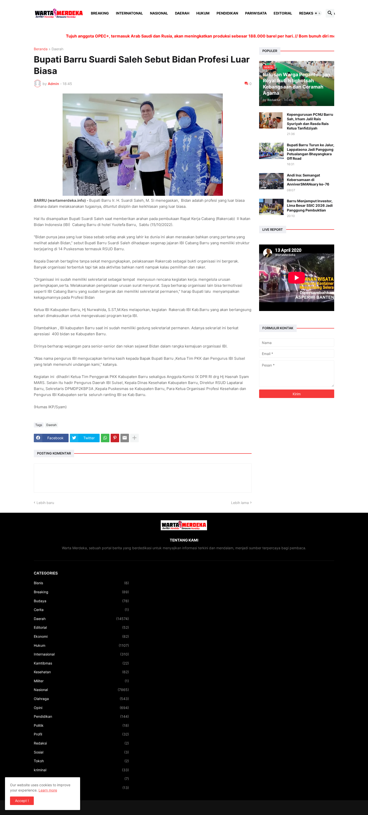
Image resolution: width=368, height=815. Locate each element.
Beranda (41, 49)
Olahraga (81, 698)
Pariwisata (256, 13)
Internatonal (129, 13)
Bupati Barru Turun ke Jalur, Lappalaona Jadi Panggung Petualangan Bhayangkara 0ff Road (310, 152)
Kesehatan (81, 672)
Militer (81, 681)
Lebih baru (45, 502)
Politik (81, 725)
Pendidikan (227, 13)
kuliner (81, 778)
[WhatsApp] (105, 438)
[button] (317, 13)
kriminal (81, 770)
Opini (81, 708)
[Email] (124, 438)
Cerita (81, 610)
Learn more (48, 790)
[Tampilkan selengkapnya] (134, 438)
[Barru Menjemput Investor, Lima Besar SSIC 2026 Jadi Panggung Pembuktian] (271, 207)
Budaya (81, 601)
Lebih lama (240, 502)
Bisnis (81, 583)
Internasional (81, 654)
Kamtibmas (81, 663)
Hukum (203, 13)
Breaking (100, 13)
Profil (81, 734)
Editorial (283, 13)
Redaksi (306, 13)
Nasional (159, 13)
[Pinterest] (115, 438)
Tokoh (81, 761)
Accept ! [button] (22, 800)
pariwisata (81, 788)
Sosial (81, 752)
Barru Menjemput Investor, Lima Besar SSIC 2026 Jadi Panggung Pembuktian (310, 205)
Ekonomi (81, 636)
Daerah (182, 13)
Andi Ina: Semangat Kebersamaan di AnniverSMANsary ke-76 (308, 179)
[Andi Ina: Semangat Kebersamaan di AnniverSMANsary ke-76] (271, 181)
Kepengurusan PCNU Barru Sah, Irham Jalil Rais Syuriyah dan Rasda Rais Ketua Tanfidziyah (310, 121)
